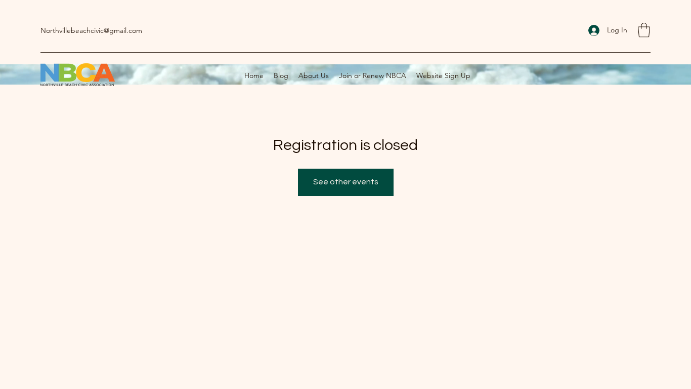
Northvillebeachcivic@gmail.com (91, 30)
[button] (644, 30)
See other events (345, 182)
